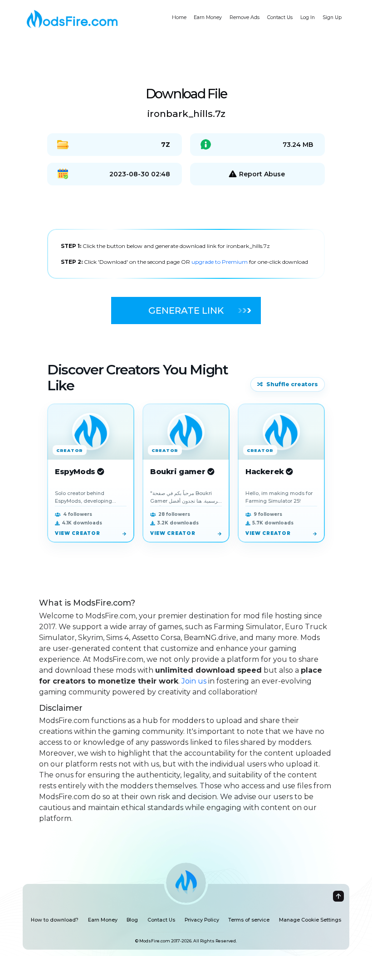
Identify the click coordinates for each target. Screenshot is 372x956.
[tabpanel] (186, 254)
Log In (307, 17)
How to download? (54, 920)
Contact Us (280, 17)
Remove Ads (244, 17)
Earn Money (208, 17)
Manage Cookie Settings (310, 920)
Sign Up (332, 17)
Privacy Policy (202, 920)
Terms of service (248, 920)
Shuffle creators (292, 384)
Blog (132, 920)
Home (179, 17)
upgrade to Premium (220, 261)
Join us (193, 681)
